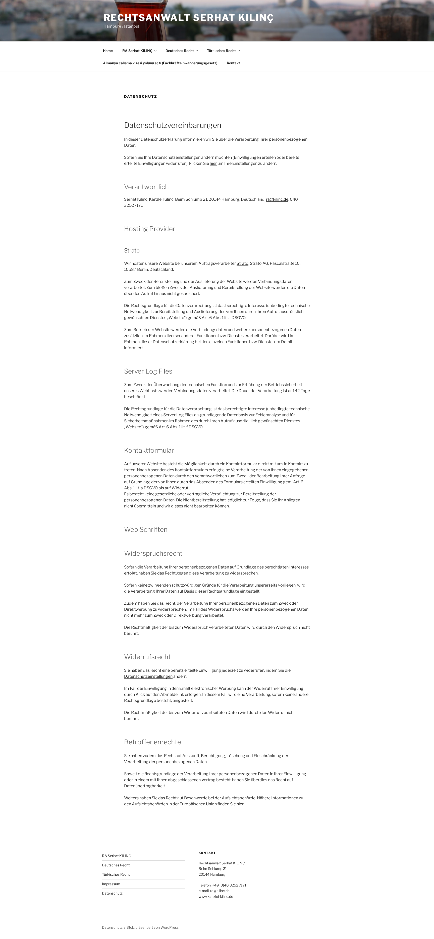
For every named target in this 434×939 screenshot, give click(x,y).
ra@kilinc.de (277, 199)
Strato (242, 263)
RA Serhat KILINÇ (137, 50)
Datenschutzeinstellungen (148, 676)
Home (108, 50)
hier (213, 163)
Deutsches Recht (180, 50)
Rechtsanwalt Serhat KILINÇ (188, 17)
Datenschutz (112, 893)
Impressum (111, 884)
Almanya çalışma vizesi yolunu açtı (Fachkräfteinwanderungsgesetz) (160, 63)
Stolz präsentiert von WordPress (153, 927)
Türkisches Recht (221, 50)
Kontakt (233, 63)
